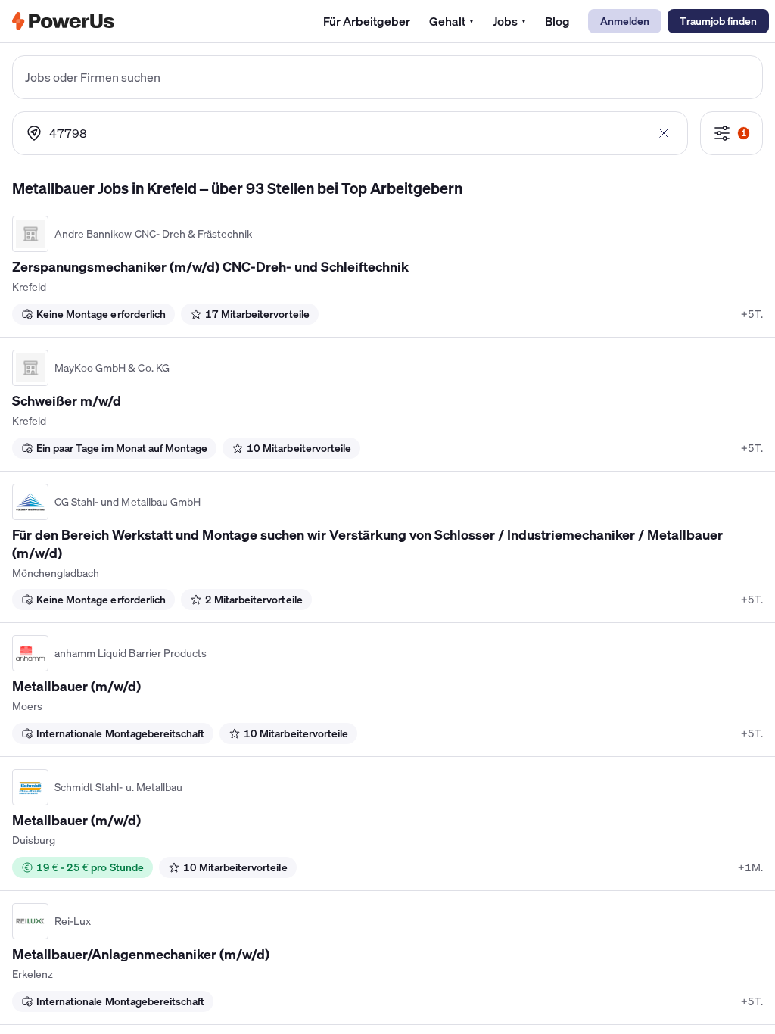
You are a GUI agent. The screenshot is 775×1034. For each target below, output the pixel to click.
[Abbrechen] (664, 133)
